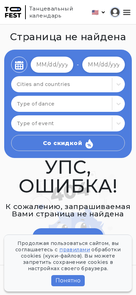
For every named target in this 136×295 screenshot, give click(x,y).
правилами (74, 249)
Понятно (68, 280)
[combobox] (17, 104)
